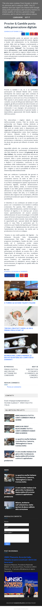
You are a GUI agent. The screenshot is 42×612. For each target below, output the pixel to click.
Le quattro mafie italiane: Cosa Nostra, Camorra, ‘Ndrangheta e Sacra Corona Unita (25, 442)
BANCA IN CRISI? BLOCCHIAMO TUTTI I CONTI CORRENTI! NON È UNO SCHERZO (25, 429)
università (23, 271)
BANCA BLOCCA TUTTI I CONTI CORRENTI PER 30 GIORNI (25, 417)
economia (15, 271)
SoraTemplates (19, 603)
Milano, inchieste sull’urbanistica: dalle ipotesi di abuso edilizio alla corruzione (25, 505)
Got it (27, 17)
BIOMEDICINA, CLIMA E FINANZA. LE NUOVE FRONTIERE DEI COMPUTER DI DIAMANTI (18, 357)
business (7, 271)
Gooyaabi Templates (21, 609)
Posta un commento (14, 387)
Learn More (18, 17)
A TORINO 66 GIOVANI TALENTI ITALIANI (19, 303)
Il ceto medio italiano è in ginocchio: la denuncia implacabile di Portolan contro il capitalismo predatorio (20, 456)
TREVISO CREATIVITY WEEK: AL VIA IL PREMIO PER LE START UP (18, 329)
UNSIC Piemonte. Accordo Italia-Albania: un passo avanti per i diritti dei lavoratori (20, 559)
